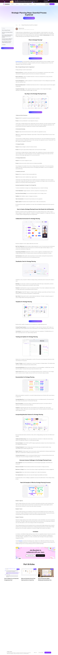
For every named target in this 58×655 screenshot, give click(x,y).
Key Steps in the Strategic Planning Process (7, 33)
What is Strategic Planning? (6, 30)
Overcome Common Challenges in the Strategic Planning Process (7, 39)
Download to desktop (40, 555)
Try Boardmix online (30, 555)
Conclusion (3, 44)
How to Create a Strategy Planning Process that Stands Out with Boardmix (7, 36)
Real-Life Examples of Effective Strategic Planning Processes (6, 42)
